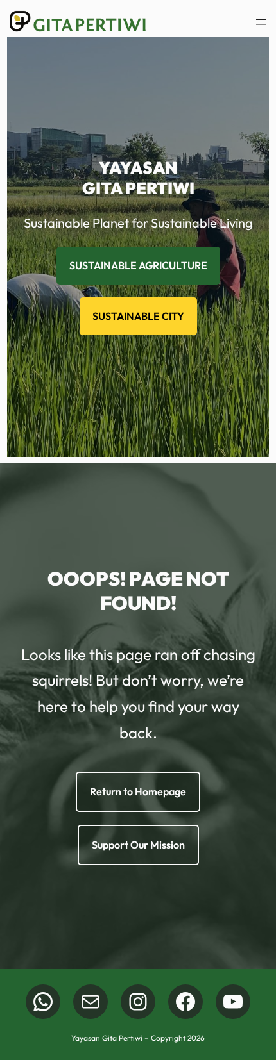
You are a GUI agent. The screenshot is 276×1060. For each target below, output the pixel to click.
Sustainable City (138, 316)
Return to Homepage (138, 791)
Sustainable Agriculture (138, 265)
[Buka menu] (261, 21)
